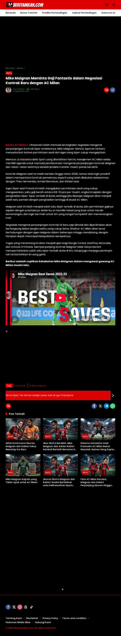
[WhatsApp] (112, 406)
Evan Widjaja (19, 89)
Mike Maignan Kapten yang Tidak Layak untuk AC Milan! (21, 481)
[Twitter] (100, 406)
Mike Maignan (39, 385)
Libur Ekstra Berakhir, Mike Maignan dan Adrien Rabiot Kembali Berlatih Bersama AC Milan (60, 446)
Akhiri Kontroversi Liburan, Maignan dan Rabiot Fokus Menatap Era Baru (21, 446)
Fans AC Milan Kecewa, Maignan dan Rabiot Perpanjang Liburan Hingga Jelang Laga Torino (96, 482)
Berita (9, 73)
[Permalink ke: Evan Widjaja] (9, 90)
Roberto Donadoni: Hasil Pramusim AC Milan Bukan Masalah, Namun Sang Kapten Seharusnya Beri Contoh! (98, 446)
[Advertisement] (60, 42)
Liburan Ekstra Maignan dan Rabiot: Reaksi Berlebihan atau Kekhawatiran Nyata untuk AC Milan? (59, 482)
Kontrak (22, 385)
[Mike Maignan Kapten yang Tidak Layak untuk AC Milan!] (23, 465)
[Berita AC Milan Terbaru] (25, 4)
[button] (106, 5)
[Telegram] (106, 406)
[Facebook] (94, 406)
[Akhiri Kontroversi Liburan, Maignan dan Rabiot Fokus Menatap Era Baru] (23, 429)
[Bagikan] (112, 90)
